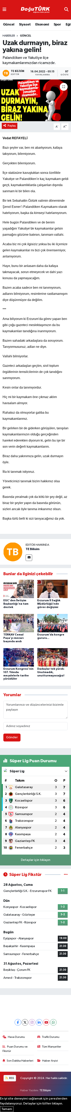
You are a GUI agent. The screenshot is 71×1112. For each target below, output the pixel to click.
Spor (57, 24)
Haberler (9, 35)
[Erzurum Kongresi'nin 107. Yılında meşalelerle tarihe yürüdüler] (18, 657)
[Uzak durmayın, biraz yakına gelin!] (35, 100)
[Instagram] (32, 1022)
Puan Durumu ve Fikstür (15, 1048)
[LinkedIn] (39, 1022)
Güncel (8, 24)
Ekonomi (42, 24)
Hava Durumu (16, 1036)
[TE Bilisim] (12, 551)
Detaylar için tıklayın (35, 860)
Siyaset (25, 24)
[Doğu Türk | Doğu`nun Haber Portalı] (35, 10)
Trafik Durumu (50, 1036)
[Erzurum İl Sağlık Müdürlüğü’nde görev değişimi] (52, 589)
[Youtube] (46, 1022)
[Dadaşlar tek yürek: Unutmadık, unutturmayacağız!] (52, 657)
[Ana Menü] (4, 9)
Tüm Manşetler (51, 1046)
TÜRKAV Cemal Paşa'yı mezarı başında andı (13, 638)
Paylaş (12, 125)
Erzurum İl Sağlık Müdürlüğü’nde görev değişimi (48, 604)
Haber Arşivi (50, 1060)
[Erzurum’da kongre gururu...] (52, 623)
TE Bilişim (45, 1090)
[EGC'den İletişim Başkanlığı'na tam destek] (18, 589)
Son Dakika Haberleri (20, 1060)
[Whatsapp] (53, 1022)
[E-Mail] (29, 557)
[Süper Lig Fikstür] (66, 874)
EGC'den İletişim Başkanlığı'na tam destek (15, 604)
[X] (25, 1022)
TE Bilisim (32, 549)
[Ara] (66, 9)
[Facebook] (18, 1022)
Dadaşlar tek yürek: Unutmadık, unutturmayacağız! (50, 672)
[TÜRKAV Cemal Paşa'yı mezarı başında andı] (18, 623)
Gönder (12, 737)
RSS (11, 1078)
